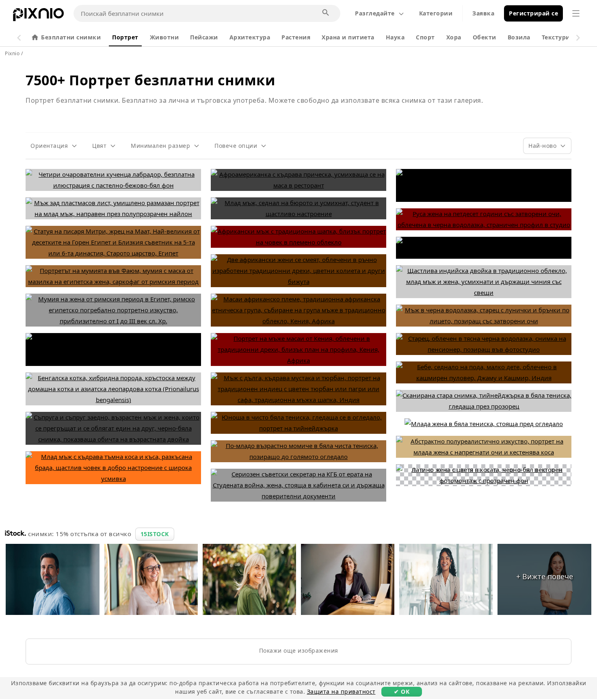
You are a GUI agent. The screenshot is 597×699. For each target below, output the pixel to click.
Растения (295, 37)
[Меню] (576, 13)
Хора (453, 37)
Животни (164, 37)
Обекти (484, 37)
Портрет (125, 37)
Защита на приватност (341, 691)
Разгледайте (375, 13)
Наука (395, 37)
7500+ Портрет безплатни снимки (150, 80)
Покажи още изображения (298, 650)
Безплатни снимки (71, 37)
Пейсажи (204, 37)
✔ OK (401, 691)
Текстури (556, 37)
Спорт (425, 37)
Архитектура (249, 37)
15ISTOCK (155, 534)
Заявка (483, 13)
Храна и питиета (348, 37)
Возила (519, 37)
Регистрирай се (533, 13)
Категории (436, 13)
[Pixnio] (38, 16)
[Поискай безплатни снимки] (326, 13)
